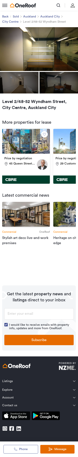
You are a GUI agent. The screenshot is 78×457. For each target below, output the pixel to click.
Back (5, 16)
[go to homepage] (23, 5)
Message (60, 449)
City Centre (10, 21)
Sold (16, 16)
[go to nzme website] (67, 367)
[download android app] (46, 416)
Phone (23, 449)
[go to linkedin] (18, 428)
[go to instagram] (4, 428)
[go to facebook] (11, 428)
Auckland (29, 16)
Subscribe (39, 340)
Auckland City (50, 16)
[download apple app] (16, 416)
